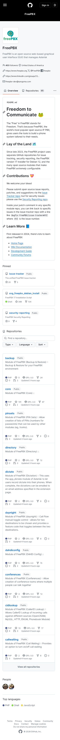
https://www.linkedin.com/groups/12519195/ (25, 76)
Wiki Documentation (21, 247)
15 (41, 563)
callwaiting (11, 639)
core (8, 389)
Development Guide (21, 251)
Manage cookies (38, 724)
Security (28, 721)
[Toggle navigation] (5, 5)
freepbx (47, 71)
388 (20, 301)
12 (41, 460)
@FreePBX (35, 71)
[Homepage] (30, 5)
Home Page (17, 243)
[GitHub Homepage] (20, 732)
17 (42, 628)
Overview (13, 90)
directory (10, 447)
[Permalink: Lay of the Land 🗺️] (4, 144)
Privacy (18, 721)
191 (19, 402)
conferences (13, 574)
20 (9, 282)
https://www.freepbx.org (16, 71)
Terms (9, 721)
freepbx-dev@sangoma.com (18, 81)
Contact (24, 724)
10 (19, 628)
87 (43, 402)
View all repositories (29, 666)
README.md (12, 102)
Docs (16, 724)
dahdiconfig (12, 550)
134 (29, 301)
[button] (54, 90)
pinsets (9, 413)
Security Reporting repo (34, 199)
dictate (9, 471)
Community (48, 721)
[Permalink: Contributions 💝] (4, 176)
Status (37, 721)
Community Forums (21, 254)
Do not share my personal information (30, 727)
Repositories (34, 90)
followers (12, 65)
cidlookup (11, 605)
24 (41, 377)
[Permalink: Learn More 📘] (4, 226)
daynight (10, 512)
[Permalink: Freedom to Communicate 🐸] (4, 112)
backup (9, 358)
